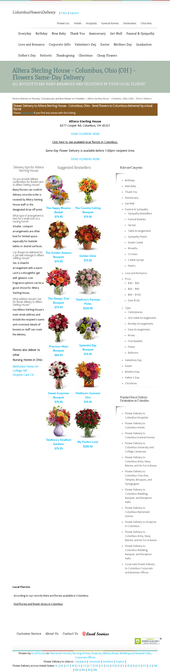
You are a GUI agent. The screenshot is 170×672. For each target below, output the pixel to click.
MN (95, 669)
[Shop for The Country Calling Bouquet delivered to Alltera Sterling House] (87, 204)
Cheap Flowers (107, 55)
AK (62, 665)
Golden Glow (87, 255)
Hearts (131, 265)
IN (128, 665)
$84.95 (59, 355)
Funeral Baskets (137, 219)
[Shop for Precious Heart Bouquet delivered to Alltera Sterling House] (58, 343)
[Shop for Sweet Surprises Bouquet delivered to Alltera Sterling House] (58, 390)
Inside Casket (135, 242)
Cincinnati (94, 661)
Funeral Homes (110, 23)
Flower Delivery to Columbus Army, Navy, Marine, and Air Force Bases (141, 461)
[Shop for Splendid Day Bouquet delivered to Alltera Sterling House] (87, 342)
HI (113, 665)
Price (128, 279)
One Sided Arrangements (142, 318)
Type (128, 308)
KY (144, 665)
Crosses (132, 254)
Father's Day (27, 55)
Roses (131, 335)
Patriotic (46, 55)
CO (85, 665)
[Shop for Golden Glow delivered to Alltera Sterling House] (87, 252)
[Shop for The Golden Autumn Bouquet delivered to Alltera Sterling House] (58, 249)
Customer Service (29, 633)
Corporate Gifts (60, 44)
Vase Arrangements (139, 329)
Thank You (77, 33)
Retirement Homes (60, 653)
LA (150, 665)
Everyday (24, 33)
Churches (146, 23)
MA (83, 669)
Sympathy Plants (137, 236)
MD (77, 669)
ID (118, 665)
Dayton (120, 661)
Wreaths (132, 248)
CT (91, 665)
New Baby (59, 33)
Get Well (116, 33)
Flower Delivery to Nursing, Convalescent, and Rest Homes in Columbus (48, 98)
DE (96, 665)
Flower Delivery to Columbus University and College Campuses (139, 447)
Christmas (86, 55)
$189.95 (88, 446)
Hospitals (91, 23)
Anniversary (97, 33)
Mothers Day (123, 44)
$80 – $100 (134, 294)
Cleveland (80, 661)
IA (133, 665)
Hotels (77, 23)
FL (102, 665)
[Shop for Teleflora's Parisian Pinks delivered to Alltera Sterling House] (87, 296)
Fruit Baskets (135, 341)
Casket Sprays (136, 260)
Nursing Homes (81, 653)
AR (73, 665)
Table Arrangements (139, 231)
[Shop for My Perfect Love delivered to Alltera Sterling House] (87, 438)
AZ (67, 665)
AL (56, 665)
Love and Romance (31, 44)
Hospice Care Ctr (23, 374)
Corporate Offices (85, 657)
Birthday (41, 33)
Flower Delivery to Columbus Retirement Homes (137, 512)
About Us (51, 633)
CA (78, 665)
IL (124, 665)
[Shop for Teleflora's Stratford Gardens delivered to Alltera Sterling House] (58, 436)
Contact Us (70, 633)
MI (89, 669)
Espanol (74, 13)
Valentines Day (133, 360)
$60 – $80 (133, 289)
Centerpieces (135, 312)
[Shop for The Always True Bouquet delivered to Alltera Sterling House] (58, 295)
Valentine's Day (85, 44)
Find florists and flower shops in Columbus (38, 604)
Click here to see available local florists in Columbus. (85, 142)
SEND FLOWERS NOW (85, 133)
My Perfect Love (88, 442)
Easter (104, 44)
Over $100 (134, 300)
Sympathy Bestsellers (140, 213)
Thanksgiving (65, 55)
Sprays (132, 225)
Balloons (133, 352)
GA (107, 665)
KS (138, 665)
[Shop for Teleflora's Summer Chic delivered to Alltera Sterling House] (87, 390)
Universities (129, 23)
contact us (27, 112)
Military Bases (111, 653)
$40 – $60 (133, 283)
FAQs (64, 13)
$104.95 (88, 308)
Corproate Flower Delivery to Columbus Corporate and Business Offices (140, 568)
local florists (39, 653)
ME (155, 665)
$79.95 (59, 216)
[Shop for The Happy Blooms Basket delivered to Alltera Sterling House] (58, 204)
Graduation (144, 44)
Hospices (96, 653)
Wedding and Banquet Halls (135, 653)
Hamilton (108, 661)
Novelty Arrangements (140, 323)
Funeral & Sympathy (140, 33)
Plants (131, 347)
